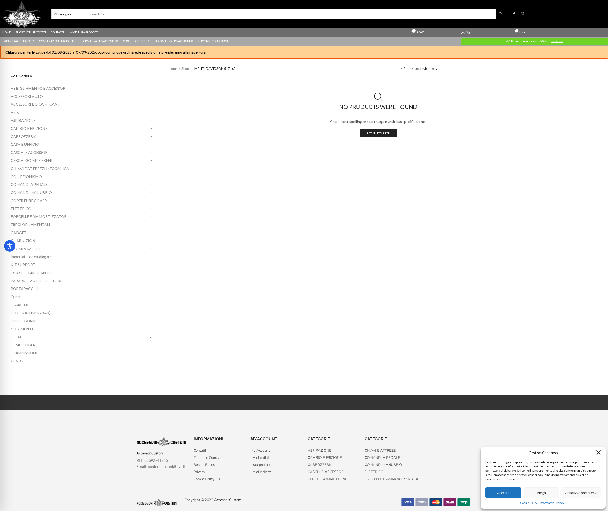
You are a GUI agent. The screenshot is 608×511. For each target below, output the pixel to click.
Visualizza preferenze (581, 493)
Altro (15, 112)
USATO (17, 360)
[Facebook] (514, 14)
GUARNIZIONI (24, 240)
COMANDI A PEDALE (29, 184)
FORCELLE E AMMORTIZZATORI (39, 216)
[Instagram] (522, 14)
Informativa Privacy (552, 503)
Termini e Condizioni (213, 40)
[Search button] (500, 14)
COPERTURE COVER (29, 200)
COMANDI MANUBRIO (31, 192)
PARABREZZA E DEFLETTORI (36, 280)
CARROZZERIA (24, 136)
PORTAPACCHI (24, 288)
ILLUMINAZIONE (26, 248)
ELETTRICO (21, 208)
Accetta (503, 493)
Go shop (557, 41)
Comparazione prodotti (56, 40)
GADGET (19, 232)
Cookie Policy (528, 503)
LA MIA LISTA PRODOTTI (84, 32)
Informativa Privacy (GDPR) (98, 40)
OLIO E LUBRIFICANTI (30, 272)
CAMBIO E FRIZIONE (29, 128)
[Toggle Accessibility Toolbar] (10, 246)
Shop (185, 68)
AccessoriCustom (227, 499)
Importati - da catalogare (31, 256)
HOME (6, 32)
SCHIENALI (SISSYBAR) (30, 312)
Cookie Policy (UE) (136, 40)
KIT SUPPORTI (24, 264)
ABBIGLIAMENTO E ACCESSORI (38, 88)
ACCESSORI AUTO (27, 96)
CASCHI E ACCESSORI (30, 152)
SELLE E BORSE (23, 321)
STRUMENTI (22, 328)
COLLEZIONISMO (26, 176)
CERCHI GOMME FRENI (31, 160)
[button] (598, 452)
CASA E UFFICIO (25, 144)
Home (173, 68)
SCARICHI (19, 304)
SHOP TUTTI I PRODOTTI (31, 32)
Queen (16, 296)
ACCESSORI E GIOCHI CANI (35, 104)
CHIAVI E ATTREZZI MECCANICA (40, 168)
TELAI (16, 336)
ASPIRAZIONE (23, 120)
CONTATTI (57, 32)
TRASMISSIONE (24, 353)
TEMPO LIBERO (24, 344)
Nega (541, 493)
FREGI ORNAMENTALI (30, 224)
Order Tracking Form (18, 40)
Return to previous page (421, 68)
